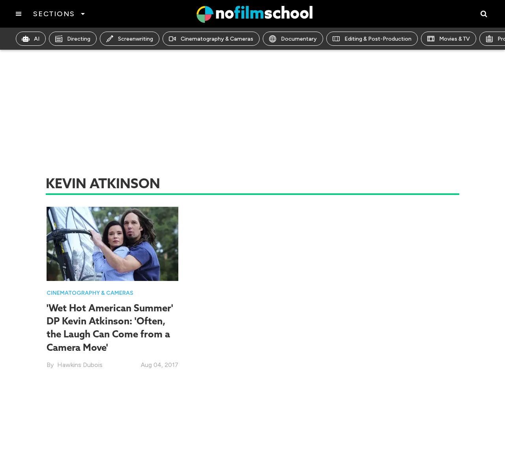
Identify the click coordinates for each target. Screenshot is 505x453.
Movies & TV (454, 39)
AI (36, 39)
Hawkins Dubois (80, 365)
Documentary (299, 39)
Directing (78, 39)
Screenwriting (135, 39)
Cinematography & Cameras (217, 39)
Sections (54, 13)
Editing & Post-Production (377, 39)
